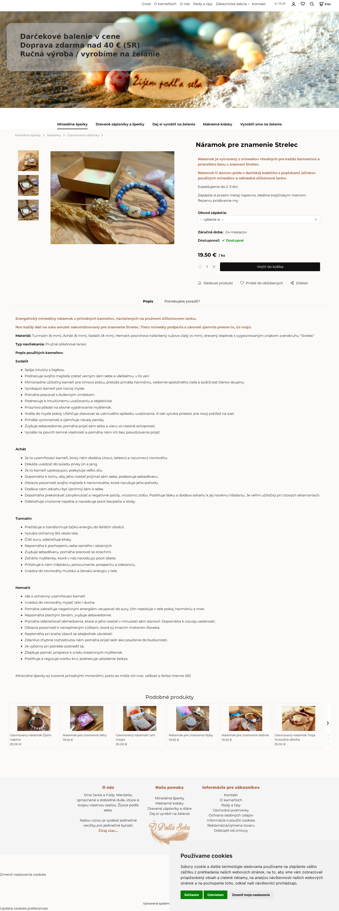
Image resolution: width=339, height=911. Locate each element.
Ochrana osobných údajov (231, 815)
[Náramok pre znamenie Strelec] (112, 197)
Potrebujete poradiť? (182, 301)
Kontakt (259, 4)
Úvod (146, 4)
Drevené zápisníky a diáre (170, 809)
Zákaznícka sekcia (231, 4)
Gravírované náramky (83, 135)
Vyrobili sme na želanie (261, 124)
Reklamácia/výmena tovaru (231, 825)
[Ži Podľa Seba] (169, 59)
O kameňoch (165, 4)
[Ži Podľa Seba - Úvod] (169, 833)
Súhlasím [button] (191, 895)
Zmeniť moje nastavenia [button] (251, 895)
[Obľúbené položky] (302, 4)
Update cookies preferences (24, 908)
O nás (185, 4)
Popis (148, 301)
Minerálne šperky (72, 124)
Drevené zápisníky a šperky (120, 124)
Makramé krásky (217, 124)
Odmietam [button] (215, 895)
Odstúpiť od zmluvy (231, 830)
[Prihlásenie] (293, 3)
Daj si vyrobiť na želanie (173, 124)
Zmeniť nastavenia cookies (23, 874)
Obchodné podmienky (231, 810)
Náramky (54, 135)
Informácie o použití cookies (231, 820)
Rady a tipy (202, 4)
